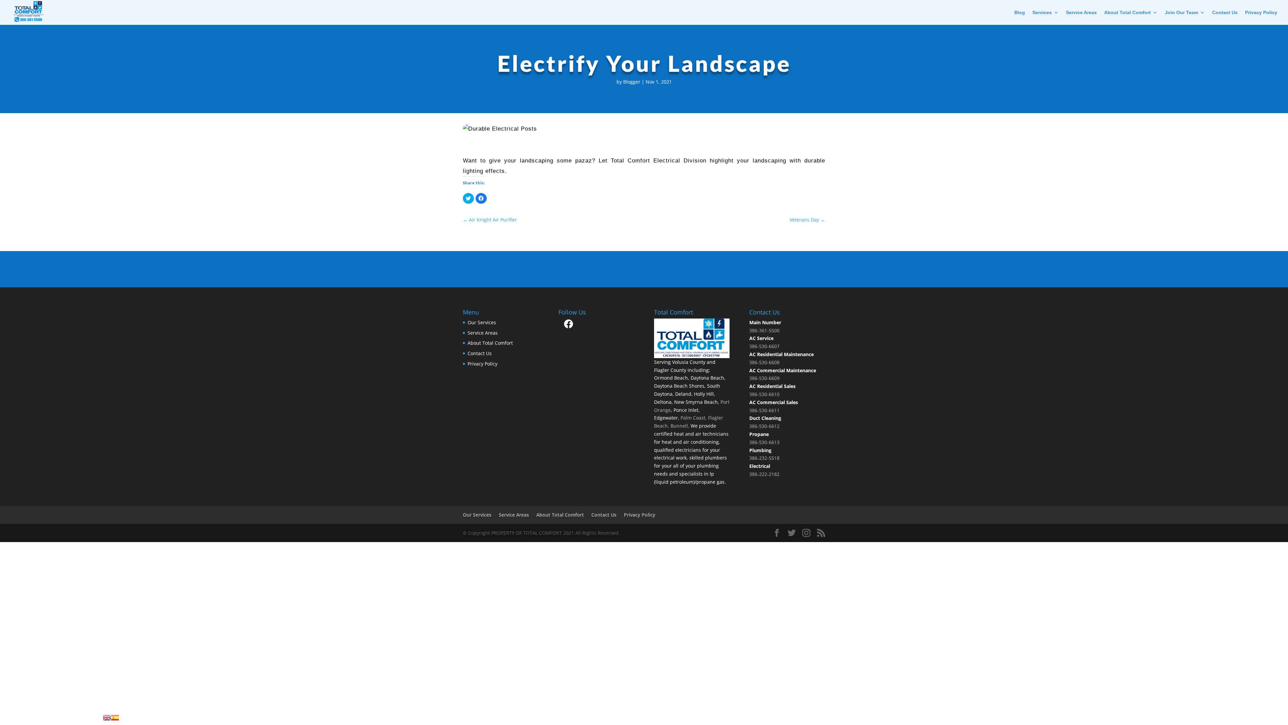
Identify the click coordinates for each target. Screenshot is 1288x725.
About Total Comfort (1127, 12)
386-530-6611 (764, 410)
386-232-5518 (764, 458)
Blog (1019, 12)
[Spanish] (115, 717)
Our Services (482, 322)
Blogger (631, 82)
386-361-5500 (764, 330)
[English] (107, 717)
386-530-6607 (764, 346)
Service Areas (1081, 12)
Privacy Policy (1261, 12)
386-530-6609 (764, 378)
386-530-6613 (764, 442)
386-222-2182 (764, 474)
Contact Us (1225, 12)
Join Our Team (1181, 12)
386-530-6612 (764, 426)
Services (1042, 12)
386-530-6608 (764, 362)
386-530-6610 (764, 394)
